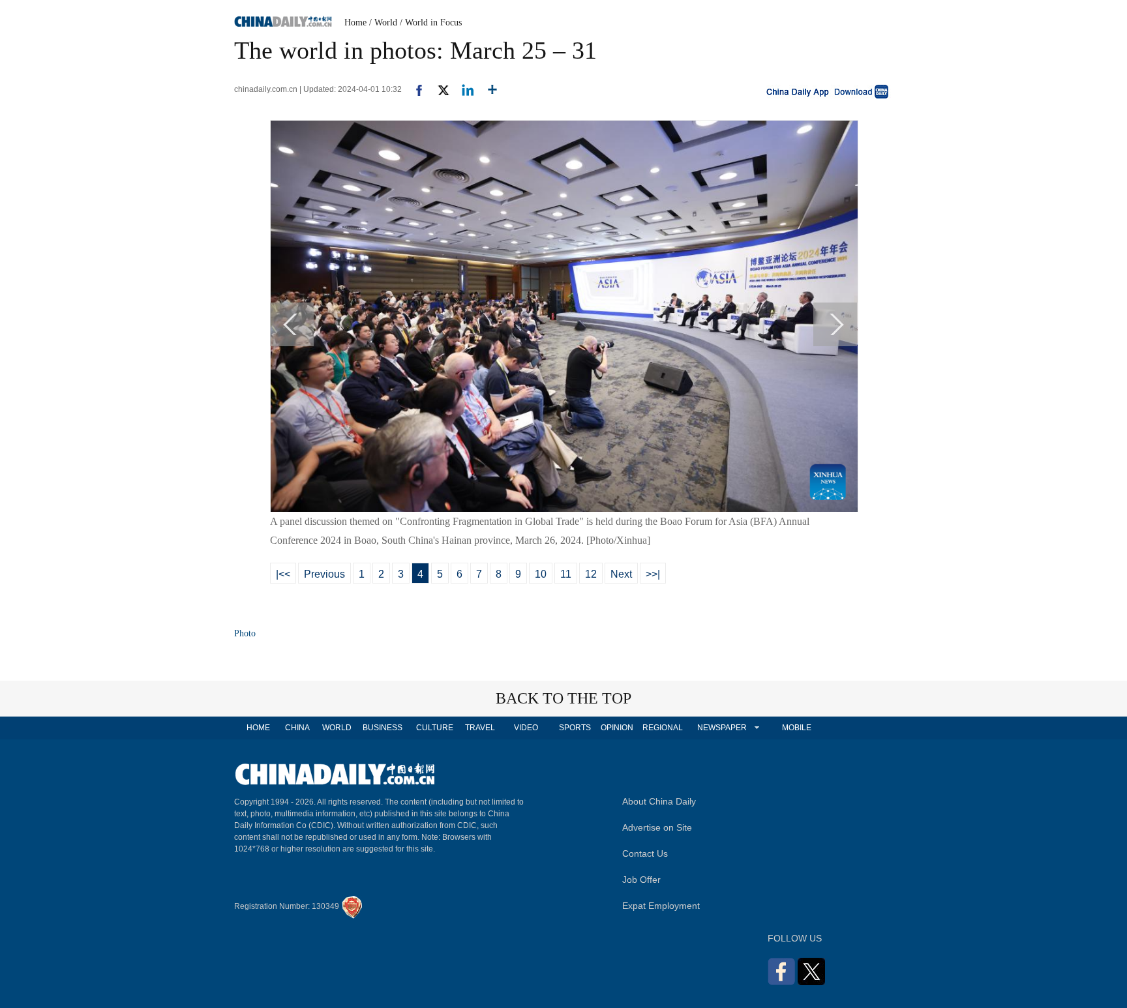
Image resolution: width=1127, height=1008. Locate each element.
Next (621, 574)
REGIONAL (662, 727)
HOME (258, 727)
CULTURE (434, 727)
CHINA (297, 727)
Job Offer (641, 879)
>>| (653, 574)
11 (565, 574)
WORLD (337, 727)
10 (541, 574)
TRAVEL (480, 727)
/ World (383, 22)
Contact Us (645, 853)
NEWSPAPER (721, 727)
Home (355, 22)
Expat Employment (661, 905)
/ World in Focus (431, 22)
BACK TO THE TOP (563, 698)
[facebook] (414, 89)
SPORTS (575, 727)
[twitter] (438, 89)
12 (591, 574)
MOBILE (796, 727)
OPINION (617, 727)
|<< (283, 574)
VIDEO (526, 727)
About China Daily (659, 801)
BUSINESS (382, 727)
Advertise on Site (657, 827)
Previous (324, 574)
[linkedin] (462, 89)
